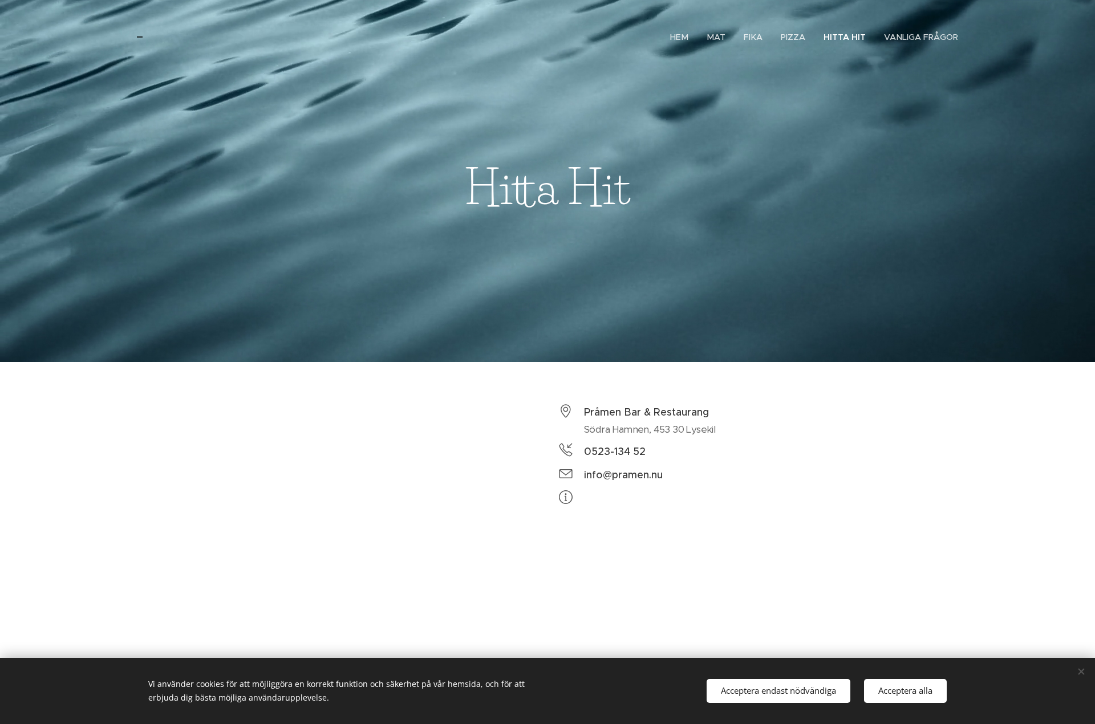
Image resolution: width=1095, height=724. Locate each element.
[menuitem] (682, 37)
